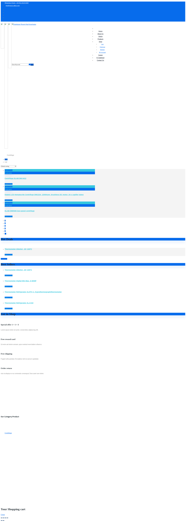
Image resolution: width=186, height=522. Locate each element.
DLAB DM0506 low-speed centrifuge (19, 211)
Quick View (8, 170)
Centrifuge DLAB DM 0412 (15, 178)
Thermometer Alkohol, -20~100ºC (18, 249)
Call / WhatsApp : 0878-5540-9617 (13, 389)
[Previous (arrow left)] (1, 520)
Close (3, 515)
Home (2, 155)
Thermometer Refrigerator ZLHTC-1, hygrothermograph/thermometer (33, 292)
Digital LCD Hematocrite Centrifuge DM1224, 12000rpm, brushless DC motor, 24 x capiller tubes (44, 195)
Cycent (98, 500)
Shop (5, 155)
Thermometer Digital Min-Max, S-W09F (20, 281)
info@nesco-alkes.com (10, 392)
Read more (8, 173)
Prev (2, 259)
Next (5, 259)
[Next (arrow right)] (3, 520)
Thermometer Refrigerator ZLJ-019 (19, 303)
